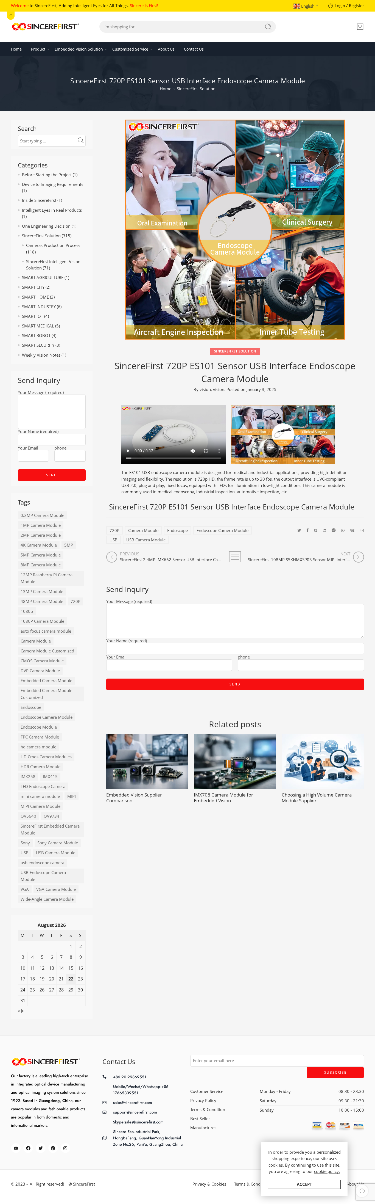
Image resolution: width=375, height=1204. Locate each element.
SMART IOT (32, 316)
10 (22, 968)
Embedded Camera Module (46, 680)
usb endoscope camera (42, 862)
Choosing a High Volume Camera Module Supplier (317, 797)
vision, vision (212, 389)
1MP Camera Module (41, 525)
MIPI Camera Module (40, 806)
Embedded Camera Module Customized (46, 694)
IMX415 (50, 776)
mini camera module (40, 796)
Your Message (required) (129, 602)
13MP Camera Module (42, 591)
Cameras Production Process (53, 245)
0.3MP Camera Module (42, 515)
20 (51, 979)
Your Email (116, 657)
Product (38, 49)
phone (244, 657)
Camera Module (143, 530)
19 (42, 979)
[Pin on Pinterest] (315, 530)
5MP (68, 545)
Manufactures (203, 1127)
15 (70, 968)
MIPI (71, 796)
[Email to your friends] (362, 530)
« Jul (22, 1010)
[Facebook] (28, 1148)
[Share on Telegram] (334, 530)
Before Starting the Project (47, 174)
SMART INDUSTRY (39, 306)
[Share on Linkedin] (324, 530)
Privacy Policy (203, 1100)
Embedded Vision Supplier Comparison (134, 797)
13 (51, 968)
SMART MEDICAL (38, 326)
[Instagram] (65, 1148)
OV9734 (51, 816)
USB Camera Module (146, 539)
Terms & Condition (207, 1109)
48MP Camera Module (42, 601)
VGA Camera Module (56, 889)
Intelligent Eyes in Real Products (52, 210)
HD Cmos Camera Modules (46, 756)
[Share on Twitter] (299, 530)
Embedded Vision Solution (79, 49)
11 (32, 968)
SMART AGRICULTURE (42, 277)
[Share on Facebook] (307, 530)
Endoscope (177, 530)
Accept (304, 1184)
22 (70, 979)
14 (61, 968)
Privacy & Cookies (209, 1184)
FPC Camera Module (40, 737)
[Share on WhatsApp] (343, 530)
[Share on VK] (352, 530)
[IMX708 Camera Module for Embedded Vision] (235, 761)
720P (114, 530)
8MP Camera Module (41, 564)
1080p (27, 611)
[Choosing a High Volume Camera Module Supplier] (323, 761)
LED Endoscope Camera (43, 786)
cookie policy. (327, 1171)
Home (16, 49)
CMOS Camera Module (42, 660)
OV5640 (28, 816)
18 (32, 979)
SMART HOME (35, 297)
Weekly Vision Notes (41, 355)
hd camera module (38, 747)
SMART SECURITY (38, 345)
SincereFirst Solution (196, 88)
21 (61, 979)
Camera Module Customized (47, 651)
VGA (25, 889)
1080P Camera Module (42, 621)
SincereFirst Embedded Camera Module (50, 829)
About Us (166, 49)
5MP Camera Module (41, 555)
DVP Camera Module (40, 670)
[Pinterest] (53, 1148)
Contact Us (194, 49)
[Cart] (360, 27)
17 (22, 979)
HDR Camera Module (40, 766)
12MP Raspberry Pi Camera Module (46, 578)
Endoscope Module (39, 727)
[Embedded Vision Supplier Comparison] (147, 761)
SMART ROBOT (36, 335)
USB (113, 539)
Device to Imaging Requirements (52, 184)
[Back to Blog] (235, 556)
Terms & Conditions (252, 1184)
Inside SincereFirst (39, 200)
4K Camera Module (39, 545)
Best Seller (200, 1118)
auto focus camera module (46, 631)
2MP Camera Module (41, 535)
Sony (25, 842)
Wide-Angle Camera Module (47, 899)
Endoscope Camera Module (222, 530)
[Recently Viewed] (362, 1191)
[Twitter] (40, 1148)
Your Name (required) (126, 641)
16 (80, 968)
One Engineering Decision (46, 226)
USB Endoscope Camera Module (43, 876)
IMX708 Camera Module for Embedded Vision (223, 797)
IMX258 (28, 776)
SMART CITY (33, 287)
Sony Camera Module (57, 842)
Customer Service (206, 1091)
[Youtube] (16, 1148)
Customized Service (130, 49)
